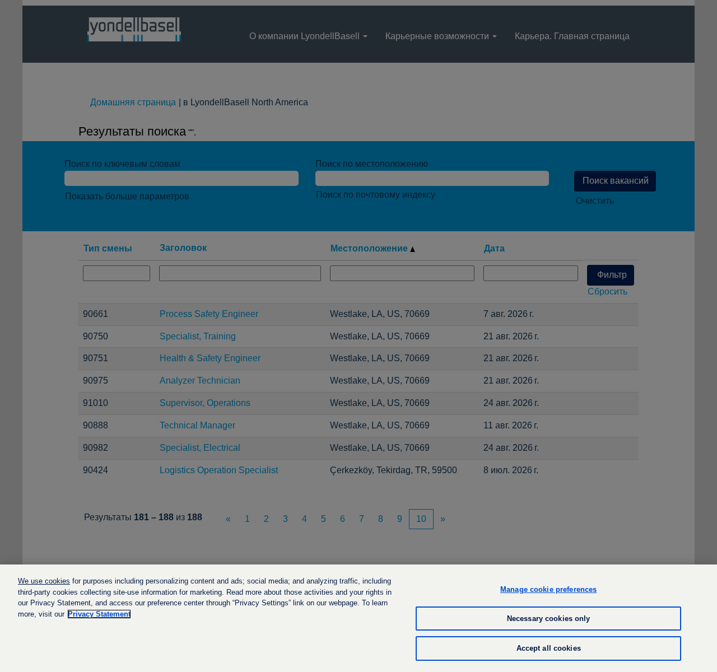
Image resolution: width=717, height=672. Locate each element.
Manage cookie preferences (548, 589)
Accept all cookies (548, 648)
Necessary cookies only (548, 618)
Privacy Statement (99, 614)
